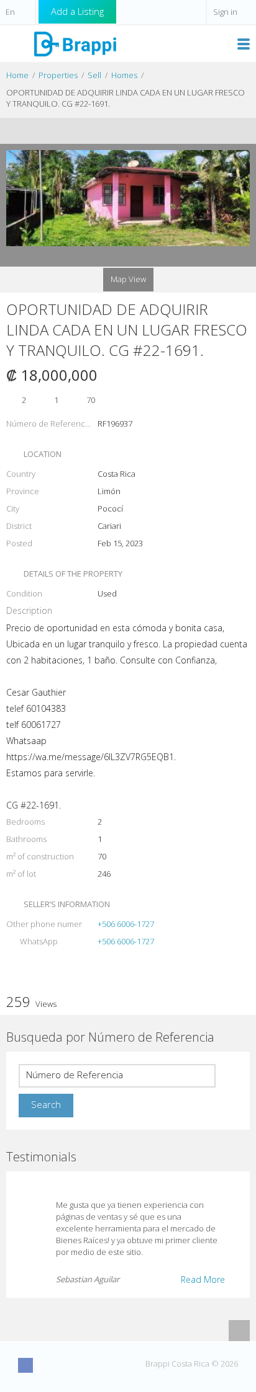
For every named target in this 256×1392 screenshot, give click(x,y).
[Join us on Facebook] (25, 1365)
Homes (124, 75)
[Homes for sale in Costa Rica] (74, 43)
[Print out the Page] (116, 130)
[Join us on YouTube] (71, 1365)
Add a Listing (77, 11)
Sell (94, 75)
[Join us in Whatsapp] (117, 1365)
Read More (203, 1279)
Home (17, 75)
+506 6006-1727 (126, 923)
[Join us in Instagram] (48, 1365)
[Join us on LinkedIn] (94, 1365)
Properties (58, 75)
